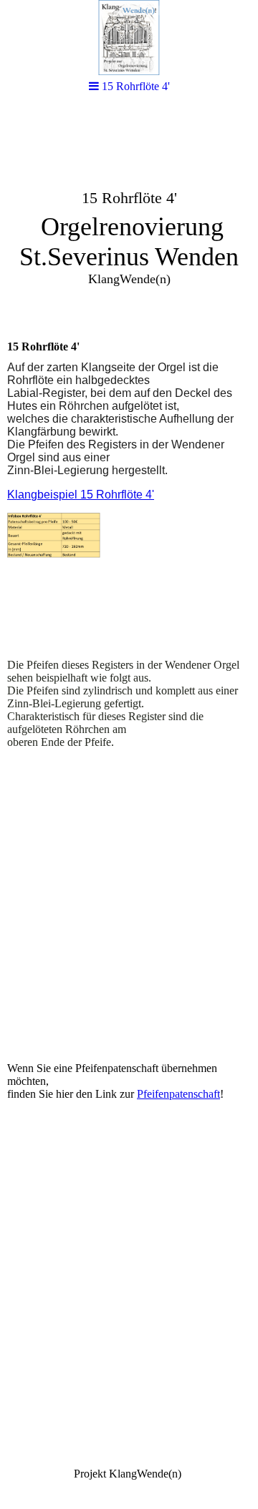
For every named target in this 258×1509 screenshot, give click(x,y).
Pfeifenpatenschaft (178, 1094)
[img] (129, 37)
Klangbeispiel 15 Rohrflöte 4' (80, 494)
